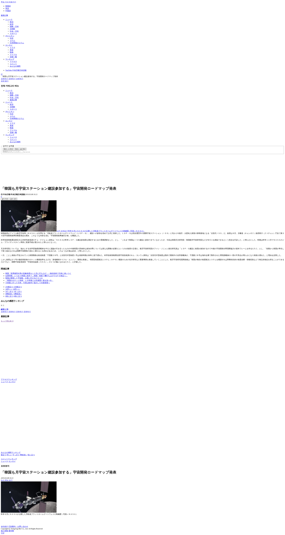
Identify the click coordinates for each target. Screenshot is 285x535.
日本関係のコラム (17, 43)
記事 (4, 309)
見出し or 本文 (8, 149)
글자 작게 (5, 199)
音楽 (11, 50)
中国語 (8, 11)
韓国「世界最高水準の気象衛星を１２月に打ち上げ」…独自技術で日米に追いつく (38, 273)
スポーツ (13, 33)
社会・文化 (14, 31)
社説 (11, 38)
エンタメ (8, 45)
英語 (7, 8)
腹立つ (3, 455)
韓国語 (8, 6)
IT (2, 74)
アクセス (13, 61)
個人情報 (4, 531)
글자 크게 (13, 199)
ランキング (9, 59)
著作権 (11, 531)
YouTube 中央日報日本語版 (15, 70)
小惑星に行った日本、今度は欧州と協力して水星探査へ (27, 283)
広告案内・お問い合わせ (18, 526)
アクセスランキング (9, 379)
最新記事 (4, 15)
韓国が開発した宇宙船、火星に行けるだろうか (24, 278)
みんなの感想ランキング (10, 452)
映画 (11, 52)
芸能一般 (13, 57)
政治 (11, 22)
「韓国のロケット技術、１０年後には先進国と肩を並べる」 (29, 280)
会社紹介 (4, 526)
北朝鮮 (12, 29)
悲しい (9, 455)
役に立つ (31, 455)
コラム (12, 40)
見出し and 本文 (20, 149)
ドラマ (12, 47)
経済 (11, 24)
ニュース (8, 19)
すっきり (16, 455)
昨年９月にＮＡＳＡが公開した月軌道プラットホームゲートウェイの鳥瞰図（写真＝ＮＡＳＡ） (106, 231)
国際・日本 (14, 26)
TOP (2, 533)
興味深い (23, 455)
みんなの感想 (15, 66)
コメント (13, 64)
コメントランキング (9, 459)
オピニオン (9, 36)
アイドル (13, 54)
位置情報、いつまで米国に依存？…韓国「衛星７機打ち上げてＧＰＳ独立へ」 (36, 276)
